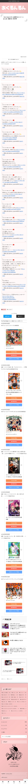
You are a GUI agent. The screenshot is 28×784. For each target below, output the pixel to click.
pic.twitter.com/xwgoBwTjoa (14, 166)
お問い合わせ (4, 777)
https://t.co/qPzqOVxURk (8, 297)
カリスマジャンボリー (11, 434)
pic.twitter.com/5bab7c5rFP (8, 123)
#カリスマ (11, 73)
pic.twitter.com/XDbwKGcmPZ (15, 112)
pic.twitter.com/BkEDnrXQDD (9, 139)
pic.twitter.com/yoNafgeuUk (16, 94)
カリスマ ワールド (10, 600)
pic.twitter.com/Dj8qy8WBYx (9, 299)
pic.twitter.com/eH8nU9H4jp (13, 151)
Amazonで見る (14, 351)
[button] (25, 736)
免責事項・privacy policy (6, 773)
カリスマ (4, 309)
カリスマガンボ (10, 348)
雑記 (15, 732)
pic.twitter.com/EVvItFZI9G (8, 195)
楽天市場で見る (14, 355)
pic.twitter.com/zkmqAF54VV (9, 74)
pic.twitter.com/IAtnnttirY (8, 236)
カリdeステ (10, 309)
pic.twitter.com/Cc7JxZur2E (18, 286)
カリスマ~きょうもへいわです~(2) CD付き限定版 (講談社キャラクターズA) (14, 392)
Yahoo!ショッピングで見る (14, 358)
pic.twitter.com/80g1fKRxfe (11, 182)
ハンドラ (15, 725)
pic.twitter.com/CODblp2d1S (9, 251)
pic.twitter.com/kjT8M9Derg (17, 221)
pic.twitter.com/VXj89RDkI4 (9, 272)
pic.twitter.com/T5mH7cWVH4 (13, 209)
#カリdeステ (17, 73)
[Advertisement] (14, 40)
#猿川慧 (22, 73)
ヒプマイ (15, 728)
